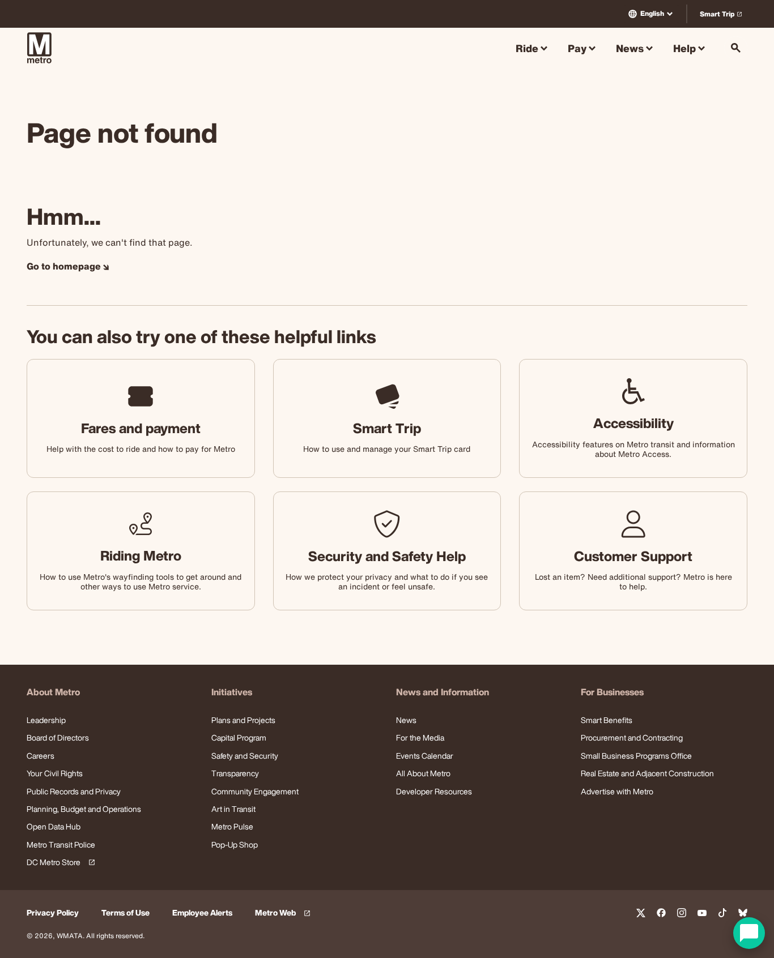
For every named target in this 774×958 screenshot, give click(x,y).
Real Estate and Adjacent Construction (647, 773)
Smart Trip (723, 16)
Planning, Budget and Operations (84, 809)
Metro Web (284, 913)
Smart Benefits (606, 720)
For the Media (420, 737)
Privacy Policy (53, 913)
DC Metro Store (59, 862)
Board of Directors (58, 737)
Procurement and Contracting (632, 737)
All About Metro (423, 773)
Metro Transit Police (61, 844)
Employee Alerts (202, 913)
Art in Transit (233, 809)
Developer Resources (434, 791)
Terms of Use (125, 913)
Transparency (235, 773)
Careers (40, 756)
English (652, 13)
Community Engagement (255, 791)
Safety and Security (244, 756)
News (406, 720)
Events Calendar (424, 756)
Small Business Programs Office (636, 756)
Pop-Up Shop (234, 844)
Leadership (46, 720)
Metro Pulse (232, 826)
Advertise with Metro (617, 791)
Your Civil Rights (55, 773)
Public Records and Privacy (74, 791)
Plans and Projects (243, 720)
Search (735, 47)
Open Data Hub (53, 826)
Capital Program (238, 737)
